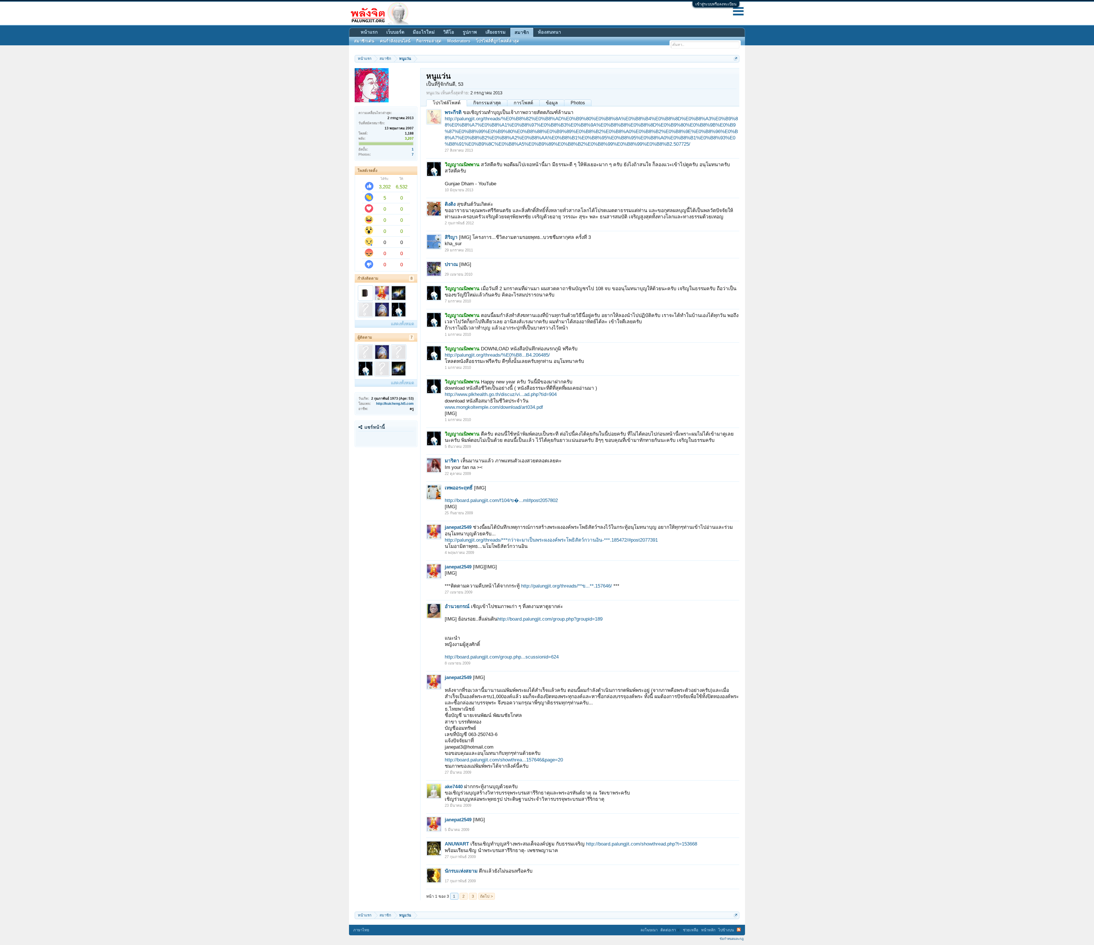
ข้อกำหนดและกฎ (732, 938)
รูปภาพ (470, 32)
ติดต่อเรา (668, 930)
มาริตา (452, 461)
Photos (578, 102)
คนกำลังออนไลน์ (395, 41)
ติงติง (450, 204)
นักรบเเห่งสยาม (461, 871)
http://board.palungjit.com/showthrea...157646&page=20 (504, 760)
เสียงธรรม (495, 32)
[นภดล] (382, 368)
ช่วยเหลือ (690, 930)
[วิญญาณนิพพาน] (398, 309)
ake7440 (454, 786)
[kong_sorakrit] (398, 293)
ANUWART (457, 844)
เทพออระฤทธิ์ (459, 488)
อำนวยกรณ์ (457, 606)
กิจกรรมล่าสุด (487, 102)
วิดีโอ (448, 32)
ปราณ (451, 264)
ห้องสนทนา (549, 32)
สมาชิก (522, 32)
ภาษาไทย (361, 930)
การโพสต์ (523, 102)
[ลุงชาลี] (382, 309)
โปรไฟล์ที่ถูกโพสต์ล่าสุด (497, 41)
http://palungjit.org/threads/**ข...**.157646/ (566, 586)
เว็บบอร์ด (395, 32)
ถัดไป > (486, 896)
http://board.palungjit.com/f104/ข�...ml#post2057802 (501, 500)
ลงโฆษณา (649, 930)
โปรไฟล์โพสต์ (446, 102)
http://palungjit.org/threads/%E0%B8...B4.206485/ (497, 355)
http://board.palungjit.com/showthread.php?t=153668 (641, 844)
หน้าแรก (369, 32)
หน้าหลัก (708, 930)
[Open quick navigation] (736, 58)
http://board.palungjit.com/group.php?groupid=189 (550, 619)
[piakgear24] (365, 352)
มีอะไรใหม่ (424, 32)
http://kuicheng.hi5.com (395, 404)
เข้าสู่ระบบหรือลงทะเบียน (715, 4)
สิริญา (451, 237)
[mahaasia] (365, 309)
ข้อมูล (552, 102)
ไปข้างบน (726, 930)
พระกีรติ (453, 112)
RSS (739, 930)
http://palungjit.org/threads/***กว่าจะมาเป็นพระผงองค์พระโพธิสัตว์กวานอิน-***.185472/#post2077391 (551, 540)
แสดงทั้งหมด (402, 324)
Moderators (458, 41)
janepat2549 (458, 527)
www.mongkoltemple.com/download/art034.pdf (494, 407)
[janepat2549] (382, 293)
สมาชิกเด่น (364, 41)
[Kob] (365, 293)
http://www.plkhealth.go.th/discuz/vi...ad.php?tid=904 (501, 394)
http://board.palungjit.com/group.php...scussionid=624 (502, 657)
